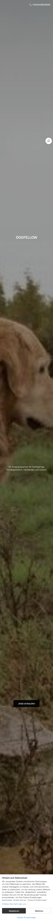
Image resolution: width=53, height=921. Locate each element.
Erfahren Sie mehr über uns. (14, 904)
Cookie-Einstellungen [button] (26, 917)
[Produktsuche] (48, 141)
